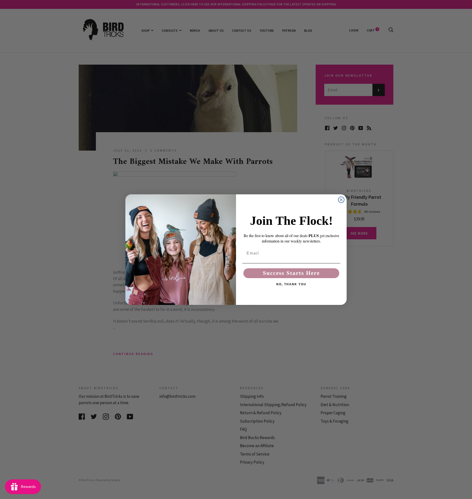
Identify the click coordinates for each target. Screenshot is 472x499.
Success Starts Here (291, 273)
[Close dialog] (341, 200)
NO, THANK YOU (291, 284)
